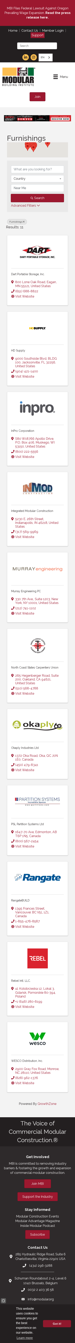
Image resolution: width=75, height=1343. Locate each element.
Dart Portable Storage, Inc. (28, 274)
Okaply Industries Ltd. (25, 747)
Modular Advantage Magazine (37, 1221)
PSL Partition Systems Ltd (27, 824)
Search (39, 198)
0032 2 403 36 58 (41, 1290)
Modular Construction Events (37, 1216)
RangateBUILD (20, 900)
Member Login (53, 30)
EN (42, 57)
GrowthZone (47, 1104)
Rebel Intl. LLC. (21, 980)
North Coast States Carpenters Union (34, 667)
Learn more (25, 1338)
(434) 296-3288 (40, 1265)
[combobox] (46, 57)
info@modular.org (41, 1299)
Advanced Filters (23, 205)
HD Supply (18, 350)
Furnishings (15, 221)
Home (12, 30)
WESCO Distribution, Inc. (27, 1060)
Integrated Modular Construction (32, 510)
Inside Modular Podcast (37, 1226)
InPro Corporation (22, 430)
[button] (33, 148)
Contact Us (29, 30)
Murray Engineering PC (26, 591)
